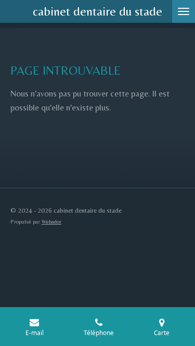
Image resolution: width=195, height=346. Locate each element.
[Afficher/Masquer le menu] (183, 11)
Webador (51, 221)
